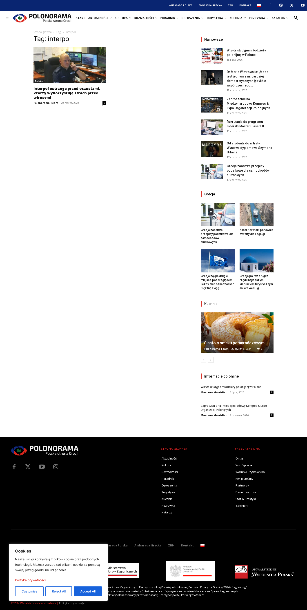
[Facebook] (270, 5)
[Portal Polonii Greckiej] (42, 18)
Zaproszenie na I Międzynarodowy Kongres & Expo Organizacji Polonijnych (248, 103)
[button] (296, 18)
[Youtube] (302, 5)
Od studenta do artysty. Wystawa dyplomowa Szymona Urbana (249, 147)
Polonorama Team (45, 102)
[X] (291, 5)
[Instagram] (281, 5)
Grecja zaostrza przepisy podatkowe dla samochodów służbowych (248, 170)
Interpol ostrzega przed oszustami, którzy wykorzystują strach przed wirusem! (66, 93)
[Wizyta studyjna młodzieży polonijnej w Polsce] (212, 56)
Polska (39, 81)
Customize (29, 591)
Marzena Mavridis (213, 392)
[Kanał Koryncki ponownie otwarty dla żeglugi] (257, 214)
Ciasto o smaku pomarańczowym (234, 342)
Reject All (59, 591)
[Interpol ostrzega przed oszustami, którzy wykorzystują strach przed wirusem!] (69, 65)
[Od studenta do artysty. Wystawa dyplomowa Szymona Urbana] (212, 149)
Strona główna (42, 32)
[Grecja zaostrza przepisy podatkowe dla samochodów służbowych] (212, 171)
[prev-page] (203, 360)
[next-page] (211, 360)
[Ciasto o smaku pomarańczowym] (237, 332)
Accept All (88, 591)
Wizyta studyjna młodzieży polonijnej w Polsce (231, 387)
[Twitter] (28, 467)
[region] (58, 572)
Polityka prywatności (30, 580)
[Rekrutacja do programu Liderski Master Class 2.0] (212, 127)
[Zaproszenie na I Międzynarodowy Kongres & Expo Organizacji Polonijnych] (212, 105)
